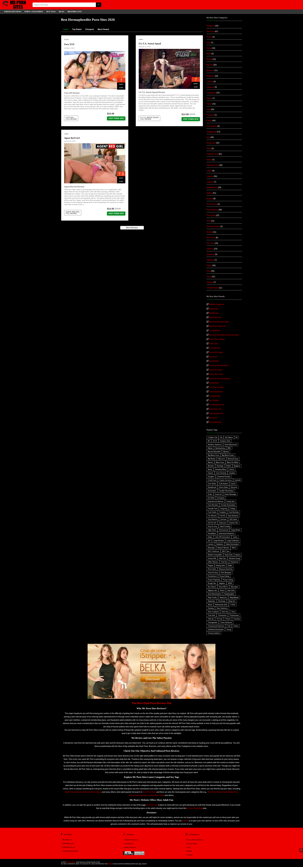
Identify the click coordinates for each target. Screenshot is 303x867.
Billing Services (130, 847)
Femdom (210, 115)
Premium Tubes (213, 226)
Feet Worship (213, 505)
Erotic (210, 494)
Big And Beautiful (214, 452)
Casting (210, 82)
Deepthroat (212, 487)
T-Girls (232, 605)
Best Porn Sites (149, 792)
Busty (210, 469)
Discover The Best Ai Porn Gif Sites (224, 335)
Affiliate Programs (216, 304)
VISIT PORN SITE (116, 118)
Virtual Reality (212, 288)
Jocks (235, 537)
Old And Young (234, 558)
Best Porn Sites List (217, 326)
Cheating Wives (221, 469)
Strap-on (231, 601)
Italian (210, 537)
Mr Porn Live (152, 805)
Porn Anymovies (216, 392)
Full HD (222, 516)
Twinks (235, 626)
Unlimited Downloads (216, 629)
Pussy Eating (224, 576)
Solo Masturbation (214, 594)
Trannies (236, 619)
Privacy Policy (192, 843)
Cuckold (237, 480)
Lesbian (210, 176)
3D (221, 437)
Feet (208, 109)
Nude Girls (229, 555)
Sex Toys (210, 243)
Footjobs (222, 512)
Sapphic (222, 583)
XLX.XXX (213, 418)
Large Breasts (218, 540)
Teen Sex (225, 612)
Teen (209, 271)
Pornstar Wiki (214, 396)
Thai (233, 612)
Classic (210, 473)
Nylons (238, 555)
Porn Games (212, 204)
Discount (234, 487)
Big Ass (226, 452)
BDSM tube (214, 313)
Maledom (219, 544)
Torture (228, 619)
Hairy (209, 148)
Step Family (212, 597)
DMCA (189, 851)
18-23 (215, 441)
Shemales (234, 587)
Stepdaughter (229, 594)
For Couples (212, 126)
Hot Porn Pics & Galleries (219, 379)
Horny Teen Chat (216, 374)
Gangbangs (211, 132)
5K (237, 437)
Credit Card (212, 480)
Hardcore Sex (212, 154)
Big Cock (221, 459)
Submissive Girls (221, 605)
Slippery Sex (212, 590)
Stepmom (223, 597)
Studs (210, 605)
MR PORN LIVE (74, 12)
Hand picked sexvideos (219, 365)
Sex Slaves (212, 587)
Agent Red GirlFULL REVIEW (73, 212)
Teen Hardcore (222, 608)
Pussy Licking (228, 580)
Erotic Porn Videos (217, 339)
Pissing (210, 199)
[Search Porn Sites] (98, 4)
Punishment (212, 576)
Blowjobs (210, 76)
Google (110, 864)
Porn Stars (211, 215)
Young (228, 629)
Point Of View (213, 572)
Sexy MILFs (223, 587)
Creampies (211, 93)
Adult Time (69, 792)
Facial (209, 104)
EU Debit (211, 498)
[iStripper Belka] (151, 645)
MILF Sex (225, 551)
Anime (141, 39)
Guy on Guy (212, 526)
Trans (209, 277)
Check (231, 469)
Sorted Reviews (12, 12)
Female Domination (228, 505)
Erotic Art (218, 494)
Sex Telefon (214, 400)
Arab (209, 43)
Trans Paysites (140, 795)
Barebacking (220, 448)
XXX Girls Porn (215, 422)
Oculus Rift (212, 558)
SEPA (230, 583)
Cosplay (232, 473)
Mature (209, 193)
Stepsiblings (234, 597)
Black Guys (220, 462)
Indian (209, 160)
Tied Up (211, 619)
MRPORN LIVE (68, 843)
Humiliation (212, 533)
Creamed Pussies (223, 476)
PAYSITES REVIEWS (70, 851)
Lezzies (211, 544)
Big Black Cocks (228, 455)
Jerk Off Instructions (222, 537)
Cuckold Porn (214, 331)
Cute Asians (223, 484)
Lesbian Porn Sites (156, 795)
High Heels (212, 530)
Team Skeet (96, 792)
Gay (208, 137)
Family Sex (230, 501)
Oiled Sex (222, 558)
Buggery (237, 466)
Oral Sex (224, 562)
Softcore (210, 249)
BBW (209, 54)
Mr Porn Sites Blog (194, 808)
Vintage (210, 282)
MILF (234, 548)
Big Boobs (211, 459)
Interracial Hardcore (226, 533)
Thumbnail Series (216, 405)
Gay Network (213, 519)
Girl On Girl (212, 523)
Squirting (210, 260)
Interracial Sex (213, 165)
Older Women (213, 562)
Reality (209, 232)
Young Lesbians (214, 633)
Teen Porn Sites (214, 792)
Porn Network (212, 210)
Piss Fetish (212, 569)
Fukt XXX (213, 357)
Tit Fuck (219, 619)
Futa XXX (69, 44)
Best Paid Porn (215, 317)
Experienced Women (215, 501)
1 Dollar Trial (212, 437)
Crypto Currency (225, 480)
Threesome (222, 615)
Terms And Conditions (195, 840)
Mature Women (223, 548)
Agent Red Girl (72, 138)
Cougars (211, 476)
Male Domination (232, 544)
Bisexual (210, 70)
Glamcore (222, 523)
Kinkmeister (214, 383)
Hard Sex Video (215, 370)
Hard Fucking (225, 526)
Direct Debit (223, 487)
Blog (61, 12)
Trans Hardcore (226, 622)
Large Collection (233, 540)
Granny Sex (233, 523)
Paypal (210, 565)
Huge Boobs (235, 530)
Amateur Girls (225, 441)
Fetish (66, 39)
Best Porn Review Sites (219, 322)
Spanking (211, 254)
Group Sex (211, 143)
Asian (209, 48)
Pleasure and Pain (226, 569)
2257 (189, 847)
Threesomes (234, 615)
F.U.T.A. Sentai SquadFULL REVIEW (149, 118)
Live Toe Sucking (216, 387)
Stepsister (211, 601)
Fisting (232, 508)
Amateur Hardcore (215, 444)
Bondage (220, 466)
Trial (228, 626)
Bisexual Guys (233, 459)
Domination (212, 491)
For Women (212, 516)
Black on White (232, 462)
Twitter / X (68, 840)
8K (209, 441)
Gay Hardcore (233, 516)
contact (185, 821)
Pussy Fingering (214, 580)
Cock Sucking (221, 473)
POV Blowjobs (226, 572)
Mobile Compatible (215, 555)
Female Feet (212, 508)
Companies (129, 843)
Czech (233, 484)
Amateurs (211, 26)
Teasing (211, 608)
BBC (229, 448)
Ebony (209, 98)
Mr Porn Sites (70, 862)
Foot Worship (234, 512)
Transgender (212, 622)
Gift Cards (233, 519)
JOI (209, 540)
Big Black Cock (213, 455)
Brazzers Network (82, 792)
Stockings (221, 601)
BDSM (209, 59)
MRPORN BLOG (68, 847)
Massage (211, 548)
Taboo (209, 265)
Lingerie (210, 182)
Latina (209, 171)
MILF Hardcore (213, 551)
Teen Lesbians (213, 612)
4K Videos (229, 437)
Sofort (222, 590)
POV (209, 221)
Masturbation (212, 187)
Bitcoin (210, 462)
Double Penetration (226, 491)
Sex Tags (51, 12)
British (228, 466)
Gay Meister (214, 361)
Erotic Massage (230, 494)
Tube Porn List (215, 409)
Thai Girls (211, 615)
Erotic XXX (213, 344)
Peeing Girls (220, 565)
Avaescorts (213, 309)
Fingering (223, 508)
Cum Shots (212, 484)
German (223, 519)
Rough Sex (212, 583)
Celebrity (210, 87)
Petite (230, 565)
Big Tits (210, 65)
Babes (210, 448)
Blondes (211, 466)
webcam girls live (216, 413)
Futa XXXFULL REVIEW (71, 118)
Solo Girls (231, 590)
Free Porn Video (216, 352)
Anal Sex (210, 31)
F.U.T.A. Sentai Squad (150, 43)
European (221, 498)
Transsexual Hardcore (216, 626)
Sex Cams (211, 238)
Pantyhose (234, 562)
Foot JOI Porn (215, 348)
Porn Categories (34, 12)
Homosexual (223, 530)
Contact (190, 855)
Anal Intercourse (231, 444)
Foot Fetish (212, 512)
